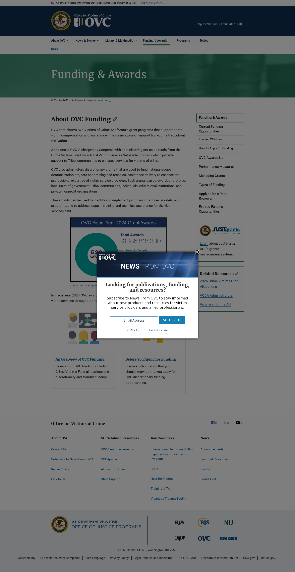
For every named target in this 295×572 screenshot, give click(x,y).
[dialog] (147, 295)
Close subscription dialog (197, 252)
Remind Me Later (158, 330)
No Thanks (133, 330)
